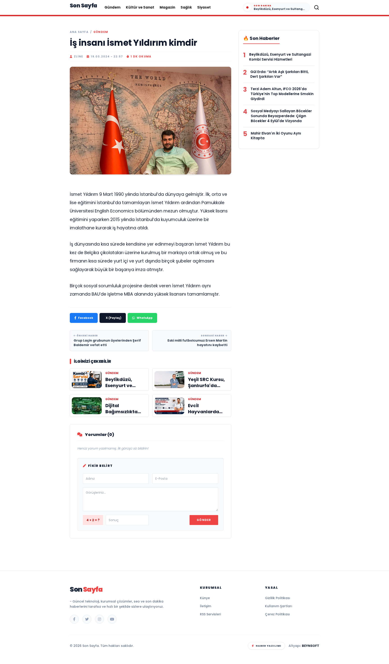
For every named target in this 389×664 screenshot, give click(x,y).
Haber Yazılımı (268, 646)
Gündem (112, 7)
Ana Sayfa (79, 32)
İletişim (205, 606)
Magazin (167, 7)
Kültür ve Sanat (140, 7)
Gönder (204, 520)
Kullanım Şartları (278, 606)
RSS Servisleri (210, 614)
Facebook (85, 318)
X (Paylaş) (113, 318)
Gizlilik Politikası (277, 598)
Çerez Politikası (277, 614)
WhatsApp (145, 318)
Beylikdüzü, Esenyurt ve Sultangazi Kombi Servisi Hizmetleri (280, 57)
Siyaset (204, 7)
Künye (205, 598)
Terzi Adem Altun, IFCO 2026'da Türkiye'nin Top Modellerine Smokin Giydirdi (282, 94)
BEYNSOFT (310, 645)
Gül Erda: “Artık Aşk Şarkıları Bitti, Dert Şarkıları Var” (279, 74)
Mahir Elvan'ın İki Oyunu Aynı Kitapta (276, 136)
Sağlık (186, 7)
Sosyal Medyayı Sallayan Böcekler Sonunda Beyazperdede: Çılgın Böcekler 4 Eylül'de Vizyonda (281, 116)
